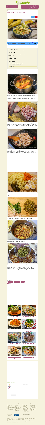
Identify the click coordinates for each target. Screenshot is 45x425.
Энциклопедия (32, 405)
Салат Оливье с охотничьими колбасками (14, 344)
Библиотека (32, 404)
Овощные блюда (17, 403)
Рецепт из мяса (9, 405)
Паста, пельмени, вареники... (17, 405)
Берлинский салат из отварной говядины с (29, 344)
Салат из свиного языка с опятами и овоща (14, 357)
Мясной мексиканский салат (14, 330)
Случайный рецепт (25, 411)
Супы (8, 406)
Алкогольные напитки (26, 403)
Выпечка (8, 404)
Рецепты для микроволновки (25, 408)
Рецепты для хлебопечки (24, 406)
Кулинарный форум (33, 403)
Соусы (16, 409)
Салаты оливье (17, 282)
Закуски (8, 408)
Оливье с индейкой (14, 316)
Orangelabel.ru (9, 415)
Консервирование (10, 409)
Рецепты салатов (17, 10)
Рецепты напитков (18, 410)
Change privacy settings (26, 414)
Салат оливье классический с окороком (28, 317)
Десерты (16, 406)
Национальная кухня (25, 409)
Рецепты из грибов (18, 408)
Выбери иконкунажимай (9, 389)
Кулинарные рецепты (10, 10)
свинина (22, 282)
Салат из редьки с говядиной (28, 357)
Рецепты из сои (25, 404)
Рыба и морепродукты (11, 407)
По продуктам (24, 410)
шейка (9, 283)
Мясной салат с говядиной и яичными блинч (29, 330)
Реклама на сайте (33, 406)
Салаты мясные (10, 282)
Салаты (8, 403)
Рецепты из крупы (18, 407)
